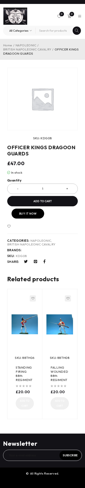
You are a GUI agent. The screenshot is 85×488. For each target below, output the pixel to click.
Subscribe (70, 455)
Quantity (14, 180)
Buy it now (28, 213)
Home (7, 45)
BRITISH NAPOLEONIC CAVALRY (27, 49)
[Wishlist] (21, 226)
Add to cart (42, 201)
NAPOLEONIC (25, 45)
